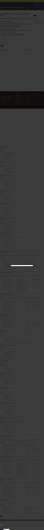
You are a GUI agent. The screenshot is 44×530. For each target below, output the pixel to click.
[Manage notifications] (1, 524)
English (5, 529)
